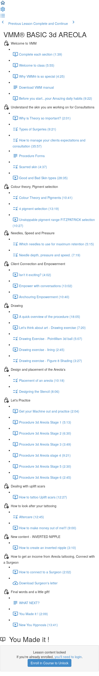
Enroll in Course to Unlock (49, 663)
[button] (3, 4)
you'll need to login (68, 656)
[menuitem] (3, 10)
